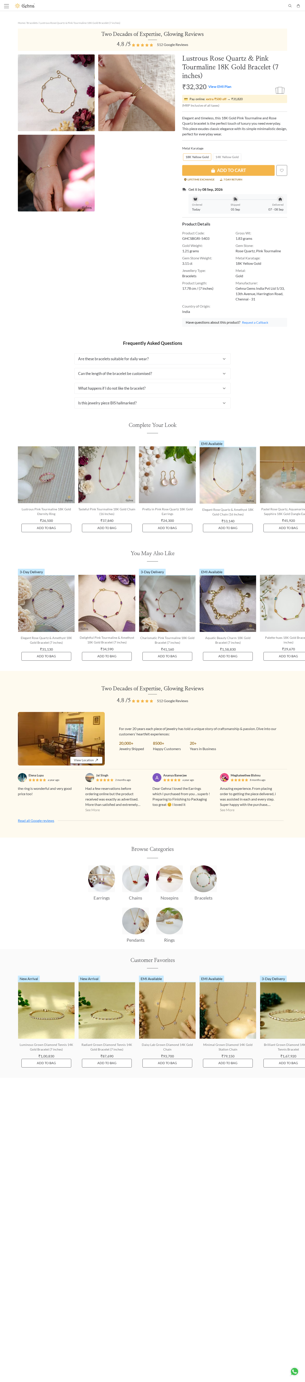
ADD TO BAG (46, 528)
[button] (152, 359)
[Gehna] (83, 5)
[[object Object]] (281, 170)
